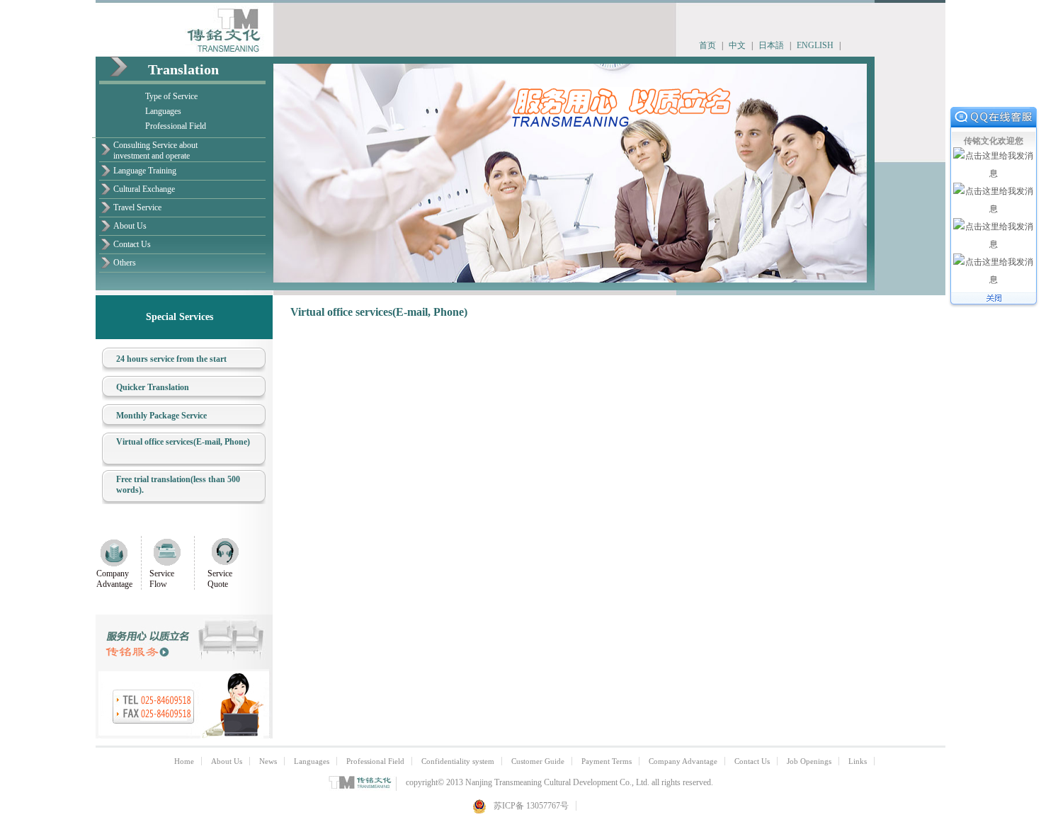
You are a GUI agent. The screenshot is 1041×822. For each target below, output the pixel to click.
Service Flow (161, 579)
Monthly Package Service (161, 416)
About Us (130, 226)
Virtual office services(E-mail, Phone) (183, 442)
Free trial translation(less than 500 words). (178, 484)
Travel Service (137, 207)
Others (124, 263)
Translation (183, 69)
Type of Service (171, 96)
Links (857, 761)
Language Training (144, 171)
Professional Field (175, 126)
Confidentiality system (457, 761)
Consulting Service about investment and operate (155, 150)
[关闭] (993, 305)
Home (184, 761)
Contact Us (132, 244)
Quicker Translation (152, 387)
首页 (707, 45)
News (268, 761)
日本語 (771, 45)
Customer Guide (537, 761)
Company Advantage (114, 579)
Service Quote (219, 579)
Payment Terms (606, 761)
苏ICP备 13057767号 (531, 806)
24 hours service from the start (171, 359)
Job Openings (809, 761)
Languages (163, 111)
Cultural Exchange (144, 189)
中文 (737, 45)
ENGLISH (815, 45)
